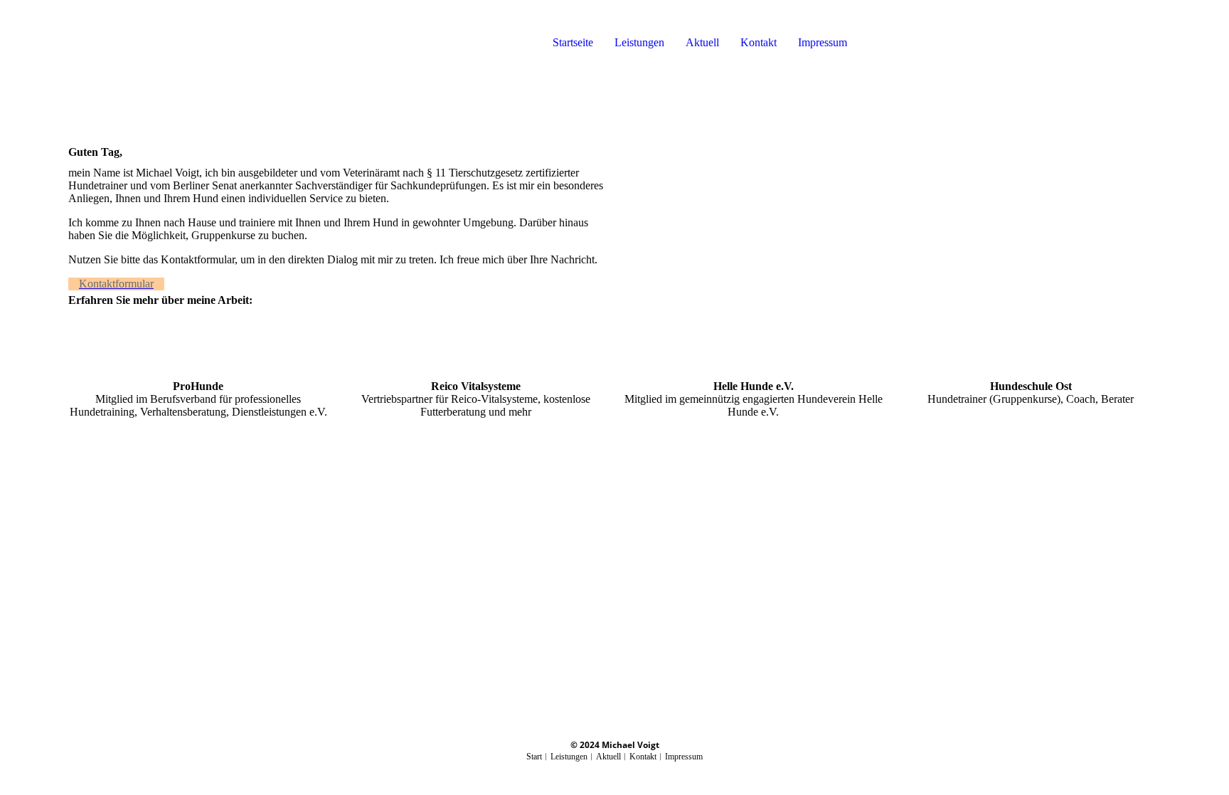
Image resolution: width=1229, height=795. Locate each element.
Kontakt (758, 42)
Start (534, 757)
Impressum (822, 42)
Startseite (573, 42)
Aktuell (702, 42)
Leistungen (639, 42)
